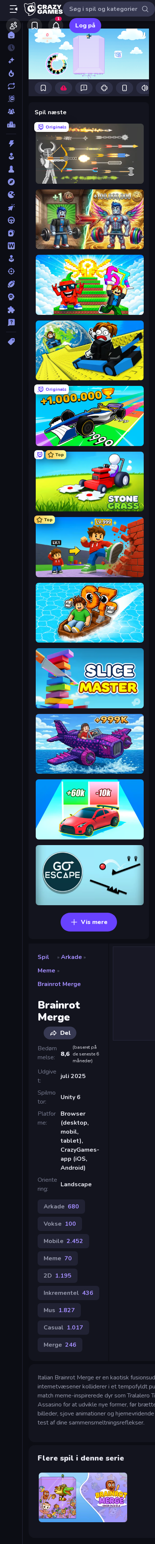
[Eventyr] (11, 181)
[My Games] (34, 25)
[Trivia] (11, 322)
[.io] (11, 194)
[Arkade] (11, 156)
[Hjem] (11, 35)
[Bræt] (11, 169)
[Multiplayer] (11, 111)
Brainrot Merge (59, 984)
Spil (43, 957)
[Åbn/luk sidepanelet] (14, 9)
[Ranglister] (11, 124)
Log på (85, 25)
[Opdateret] (11, 86)
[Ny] (11, 60)
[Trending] (11, 73)
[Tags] (11, 341)
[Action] (11, 143)
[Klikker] (11, 207)
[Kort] (11, 233)
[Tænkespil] (11, 309)
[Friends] (13, 25)
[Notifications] (55, 25)
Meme (46, 970)
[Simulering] (11, 258)
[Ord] (11, 245)
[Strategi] (11, 296)
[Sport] (11, 284)
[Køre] (11, 220)
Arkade (71, 957)
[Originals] (11, 98)
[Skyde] (11, 271)
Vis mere (94, 922)
